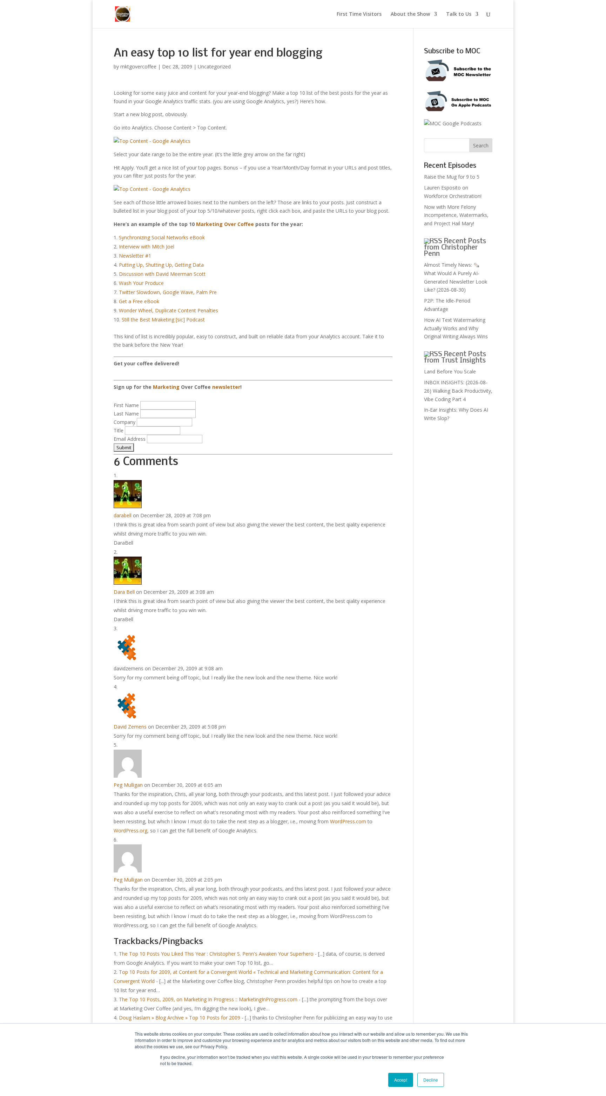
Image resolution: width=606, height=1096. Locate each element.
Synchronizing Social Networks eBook (162, 237)
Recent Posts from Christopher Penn (455, 248)
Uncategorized (214, 66)
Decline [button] (430, 1080)
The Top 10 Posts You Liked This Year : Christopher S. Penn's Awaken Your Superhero (216, 953)
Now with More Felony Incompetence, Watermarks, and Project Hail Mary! (456, 215)
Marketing (166, 387)
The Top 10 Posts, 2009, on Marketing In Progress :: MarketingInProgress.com (208, 999)
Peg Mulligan (128, 785)
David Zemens (130, 726)
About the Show (410, 14)
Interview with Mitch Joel (146, 246)
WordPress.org (130, 830)
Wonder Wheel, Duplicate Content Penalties (168, 310)
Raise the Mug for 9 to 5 (451, 176)
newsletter (226, 387)
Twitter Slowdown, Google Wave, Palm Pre (168, 292)
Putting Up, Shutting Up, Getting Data (161, 264)
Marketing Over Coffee (225, 224)
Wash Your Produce (141, 283)
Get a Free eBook (139, 301)
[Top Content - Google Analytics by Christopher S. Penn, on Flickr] (152, 141)
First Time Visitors (359, 14)
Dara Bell (124, 592)
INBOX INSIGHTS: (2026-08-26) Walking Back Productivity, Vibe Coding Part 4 (458, 391)
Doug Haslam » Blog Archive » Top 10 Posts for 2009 (179, 1017)
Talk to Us (458, 14)
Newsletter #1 (135, 255)
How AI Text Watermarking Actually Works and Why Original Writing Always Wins (456, 328)
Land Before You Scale (450, 371)
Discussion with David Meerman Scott (162, 274)
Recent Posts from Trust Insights (455, 357)
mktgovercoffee (138, 66)
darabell (123, 515)
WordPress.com (348, 821)
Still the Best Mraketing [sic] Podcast (163, 319)
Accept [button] (400, 1080)
